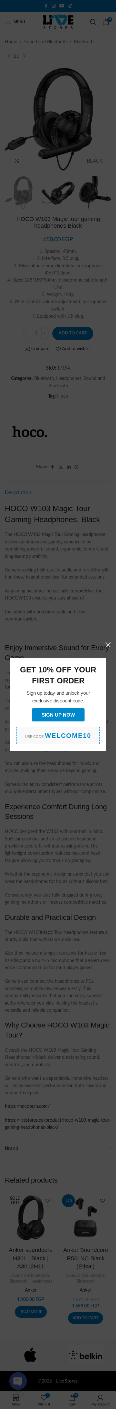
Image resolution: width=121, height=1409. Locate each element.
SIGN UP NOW (58, 715)
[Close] (108, 645)
